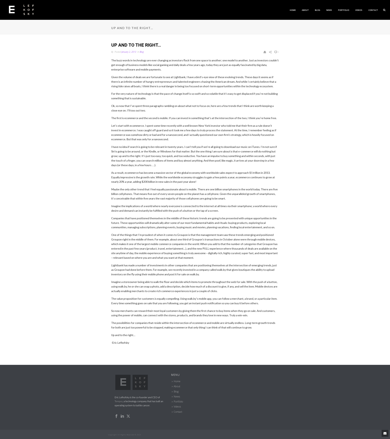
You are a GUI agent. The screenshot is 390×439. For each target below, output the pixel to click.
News (329, 10)
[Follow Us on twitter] (128, 416)
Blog (317, 10)
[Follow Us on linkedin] (122, 416)
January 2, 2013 (128, 51)
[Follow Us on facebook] (116, 416)
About (305, 10)
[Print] (265, 52)
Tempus (119, 401)
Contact (373, 10)
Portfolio (343, 10)
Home (293, 10)
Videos (358, 10)
